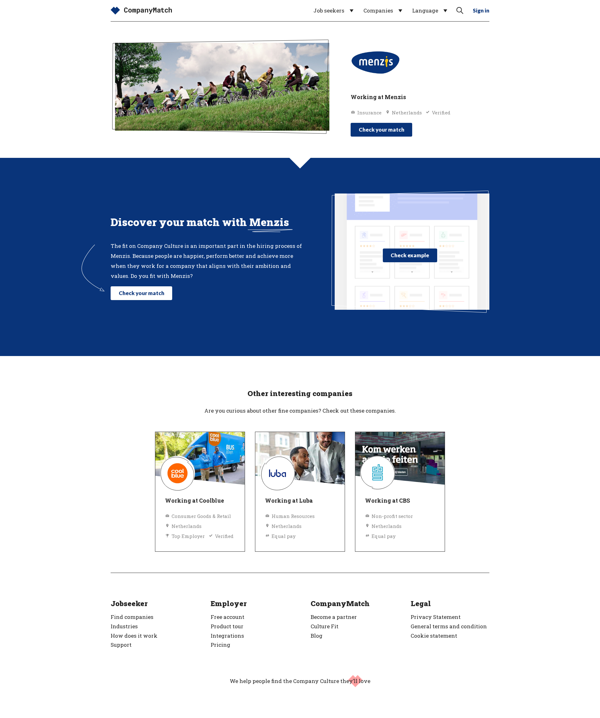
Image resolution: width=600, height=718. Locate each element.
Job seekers (328, 10)
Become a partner (334, 616)
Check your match (381, 129)
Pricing (220, 644)
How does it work (134, 635)
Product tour (227, 626)
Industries (124, 626)
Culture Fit (324, 626)
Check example (410, 255)
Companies (378, 10)
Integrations (227, 635)
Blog (316, 635)
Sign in (481, 10)
